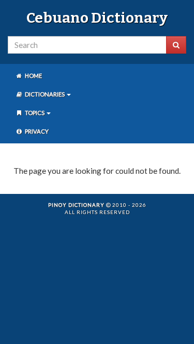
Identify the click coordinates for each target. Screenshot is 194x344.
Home (33, 75)
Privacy (36, 131)
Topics (35, 112)
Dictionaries (45, 94)
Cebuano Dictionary (97, 17)
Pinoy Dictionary (76, 205)
